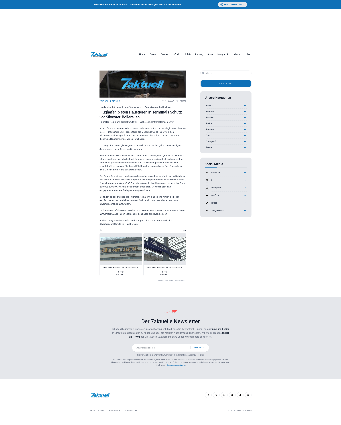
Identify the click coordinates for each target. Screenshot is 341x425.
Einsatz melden (226, 83)
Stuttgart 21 (223, 54)
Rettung (199, 54)
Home (142, 54)
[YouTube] (232, 395)
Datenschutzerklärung (176, 365)
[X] (216, 395)
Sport (210, 54)
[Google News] (248, 395)
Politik (187, 54)
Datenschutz (131, 410)
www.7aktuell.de (243, 410)
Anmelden (199, 348)
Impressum (114, 410)
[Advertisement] (170, 29)
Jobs (247, 54)
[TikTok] (240, 395)
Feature (164, 54)
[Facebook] (208, 395)
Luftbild (176, 54)
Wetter (237, 54)
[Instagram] (224, 395)
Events (153, 54)
